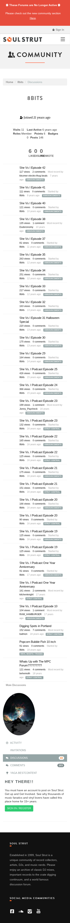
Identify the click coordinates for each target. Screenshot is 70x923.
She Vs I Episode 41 (32, 187)
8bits (21, 195)
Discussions (36, 757)
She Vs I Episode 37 (32, 238)
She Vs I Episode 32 (32, 302)
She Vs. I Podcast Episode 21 (38, 468)
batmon (23, 634)
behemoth (24, 673)
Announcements (35, 180)
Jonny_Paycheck (28, 409)
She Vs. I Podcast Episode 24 (38, 385)
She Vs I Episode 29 (32, 353)
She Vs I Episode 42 (32, 167)
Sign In (59, 29)
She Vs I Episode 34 (32, 270)
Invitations (18, 750)
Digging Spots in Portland (35, 626)
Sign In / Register (19, 808)
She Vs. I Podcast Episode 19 (38, 531)
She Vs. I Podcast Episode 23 (38, 400)
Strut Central (52, 429)
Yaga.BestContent (23, 772)
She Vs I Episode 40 (32, 203)
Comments (36, 765)
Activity (16, 742)
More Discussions (16, 685)
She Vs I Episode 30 (32, 337)
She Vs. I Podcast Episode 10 (38, 606)
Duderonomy (26, 227)
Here (33, 18)
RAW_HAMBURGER (30, 614)
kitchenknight (26, 594)
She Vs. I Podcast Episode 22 (38, 436)
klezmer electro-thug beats (33, 175)
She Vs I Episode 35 (32, 254)
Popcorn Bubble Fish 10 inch (37, 641)
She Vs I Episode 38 (32, 219)
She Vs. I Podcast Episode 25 (38, 369)
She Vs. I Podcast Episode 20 (38, 499)
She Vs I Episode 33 (32, 286)
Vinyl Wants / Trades (31, 654)
